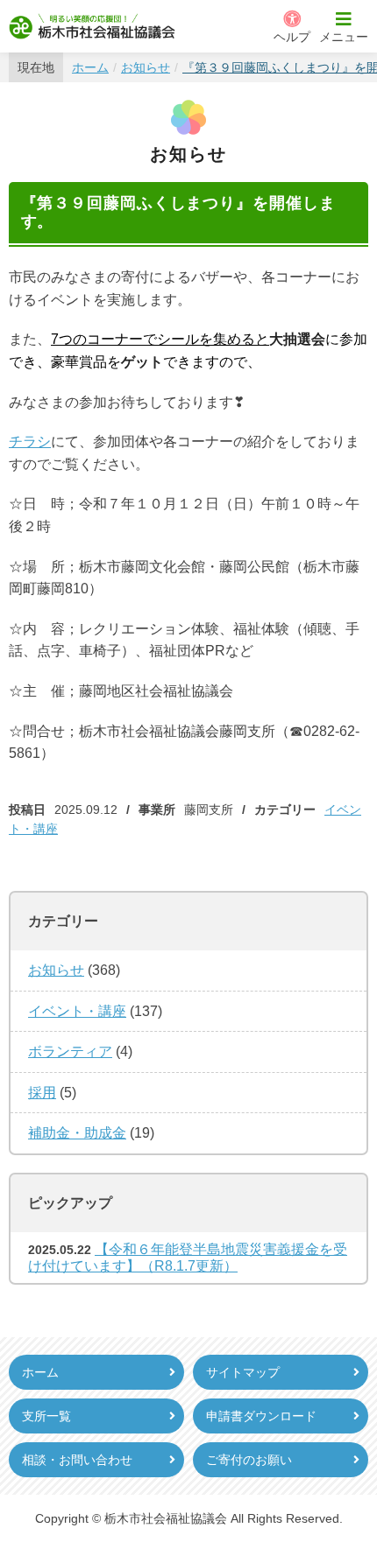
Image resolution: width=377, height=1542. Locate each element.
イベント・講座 (77, 1011)
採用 (42, 1092)
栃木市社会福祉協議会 (92, 26)
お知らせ (56, 970)
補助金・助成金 (77, 1132)
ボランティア (70, 1051)
